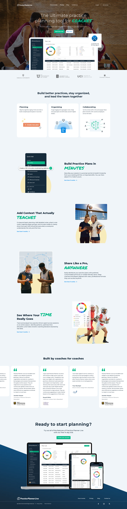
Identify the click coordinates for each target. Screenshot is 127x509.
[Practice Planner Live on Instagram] (104, 504)
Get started (105, 5)
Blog (67, 5)
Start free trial (59, 31)
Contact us (75, 5)
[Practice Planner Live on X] (109, 504)
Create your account (63, 437)
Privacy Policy (39, 503)
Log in (97, 5)
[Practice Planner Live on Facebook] (98, 504)
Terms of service (47, 503)
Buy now (69, 31)
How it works (53, 5)
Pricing (62, 5)
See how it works (69, 180)
